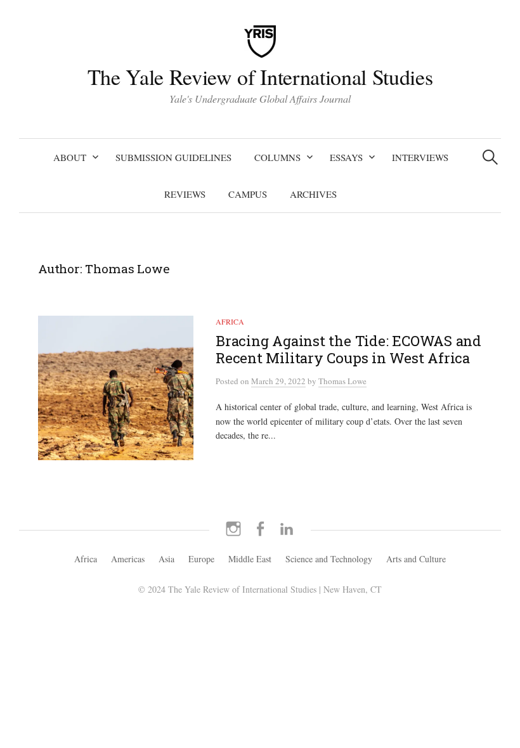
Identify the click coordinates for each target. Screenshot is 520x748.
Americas (128, 559)
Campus (247, 194)
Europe (201, 559)
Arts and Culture (416, 559)
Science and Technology (328, 559)
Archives (313, 194)
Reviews (184, 194)
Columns (277, 157)
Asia (166, 559)
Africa (230, 321)
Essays (346, 157)
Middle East (249, 559)
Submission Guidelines (173, 157)
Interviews (420, 157)
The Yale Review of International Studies (260, 76)
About (69, 157)
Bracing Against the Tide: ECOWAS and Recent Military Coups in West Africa (348, 349)
